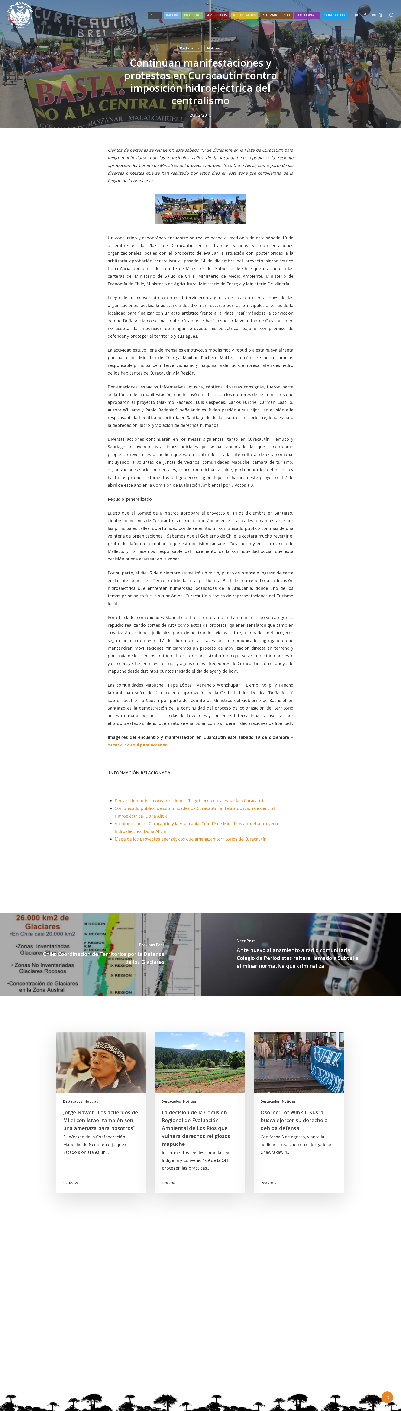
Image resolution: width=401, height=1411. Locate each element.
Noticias (214, 48)
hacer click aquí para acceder (137, 745)
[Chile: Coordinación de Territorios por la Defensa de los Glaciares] (100, 954)
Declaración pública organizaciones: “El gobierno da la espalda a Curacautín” (191, 800)
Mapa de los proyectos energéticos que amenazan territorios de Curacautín (190, 839)
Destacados (189, 48)
